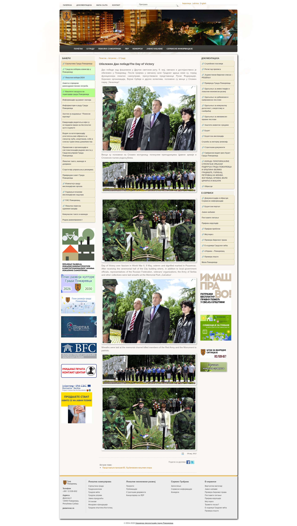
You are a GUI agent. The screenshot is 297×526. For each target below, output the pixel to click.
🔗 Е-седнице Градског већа (215, 245)
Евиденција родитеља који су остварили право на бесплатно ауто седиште (76, 125)
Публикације (131, 489)
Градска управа (95, 495)
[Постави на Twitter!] (192, 461)
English (203, 3)
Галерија (67, 5)
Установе (92, 501)
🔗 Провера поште (210, 256)
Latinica (195, 3)
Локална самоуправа (109, 48)
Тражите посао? (212, 504)
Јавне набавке (154, 48)
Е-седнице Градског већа (216, 507)
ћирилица (186, 3)
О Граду (90, 48)
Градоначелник (95, 489)
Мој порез (209, 501)
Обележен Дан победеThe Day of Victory (126, 64)
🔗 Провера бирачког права (214, 239)
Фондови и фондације (98, 504)
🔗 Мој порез (207, 234)
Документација (84, 5)
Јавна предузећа (95, 498)
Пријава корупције (210, 223)
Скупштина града (96, 485)
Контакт (116, 5)
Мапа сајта (102, 5)
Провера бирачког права (215, 492)
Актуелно (112, 58)
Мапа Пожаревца (209, 262)
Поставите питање (210, 217)
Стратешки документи (136, 492)
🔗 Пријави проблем (211, 228)
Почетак (78, 48)
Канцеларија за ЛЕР (135, 495)
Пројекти (130, 485)
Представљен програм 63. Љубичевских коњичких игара (127, 467)
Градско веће (94, 492)
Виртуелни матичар (213, 485)
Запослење (176, 485)
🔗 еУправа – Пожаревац (213, 251)
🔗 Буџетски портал (211, 206)
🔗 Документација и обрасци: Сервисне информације (215, 199)
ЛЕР (127, 48)
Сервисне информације (180, 48)
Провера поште (212, 510)
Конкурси (138, 48)
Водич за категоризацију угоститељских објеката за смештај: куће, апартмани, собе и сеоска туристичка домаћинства (77, 137)
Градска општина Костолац (100, 507)
